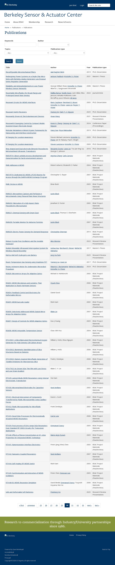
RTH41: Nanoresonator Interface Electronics (23, 444)
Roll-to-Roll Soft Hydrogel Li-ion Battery (21, 255)
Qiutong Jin (55, 112)
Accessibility (9, 552)
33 (83, 505)
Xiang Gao (54, 130)
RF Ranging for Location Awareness (19, 137)
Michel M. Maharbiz (76, 266)
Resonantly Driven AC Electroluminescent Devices (25, 116)
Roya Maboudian (65, 130)
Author (41, 41)
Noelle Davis (66, 93)
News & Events (65, 22)
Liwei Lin (69, 105)
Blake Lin (54, 311)
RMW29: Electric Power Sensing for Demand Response (27, 232)
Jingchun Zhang (56, 156)
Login (82, 5)
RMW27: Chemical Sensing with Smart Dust (22, 213)
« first (22, 505)
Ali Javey (73, 98)
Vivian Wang (55, 116)
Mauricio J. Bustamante (59, 266)
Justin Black (55, 194)
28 (57, 505)
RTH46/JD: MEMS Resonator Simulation (21, 482)
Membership (34, 22)
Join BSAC (73, 5)
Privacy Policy (81, 535)
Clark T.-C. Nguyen (67, 112)
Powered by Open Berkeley (14, 549)
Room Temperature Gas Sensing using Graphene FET (26, 262)
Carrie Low (55, 416)
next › (90, 505)
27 (52, 505)
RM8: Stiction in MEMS (14, 184)
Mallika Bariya (56, 93)
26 (47, 505)
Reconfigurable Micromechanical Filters (21, 72)
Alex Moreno (55, 241)
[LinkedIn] (11, 539)
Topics (7, 49)
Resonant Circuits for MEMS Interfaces (21, 102)
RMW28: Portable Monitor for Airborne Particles (24, 222)
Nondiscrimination (11, 555)
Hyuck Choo (55, 283)
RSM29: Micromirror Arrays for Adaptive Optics (24, 273)
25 (41, 505)
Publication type (58, 49)
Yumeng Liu (55, 262)
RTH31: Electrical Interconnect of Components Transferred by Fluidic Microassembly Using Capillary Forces (26, 399)
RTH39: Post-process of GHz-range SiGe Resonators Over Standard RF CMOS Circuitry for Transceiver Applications (26, 428)
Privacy (8, 558)
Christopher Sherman (59, 232)
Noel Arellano (56, 387)
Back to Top (106, 549)
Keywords (9, 41)
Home (7, 22)
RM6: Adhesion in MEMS (15, 165)
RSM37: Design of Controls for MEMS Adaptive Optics (26, 321)
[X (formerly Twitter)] (7, 539)
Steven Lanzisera (57, 144)
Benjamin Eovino (57, 149)
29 (62, 505)
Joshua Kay (55, 248)
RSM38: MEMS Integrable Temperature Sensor (24, 330)
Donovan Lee (65, 473)
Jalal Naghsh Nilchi (57, 72)
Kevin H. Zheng (56, 123)
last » (98, 505)
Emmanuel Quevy (57, 425)
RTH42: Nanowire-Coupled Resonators (21, 454)
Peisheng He (56, 492)
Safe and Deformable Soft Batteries (19, 492)
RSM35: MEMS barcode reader (17, 302)
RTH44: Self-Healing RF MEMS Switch (20, 463)
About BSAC (18, 22)
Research (49, 22)
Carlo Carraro (68, 156)
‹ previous (31, 505)
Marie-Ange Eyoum (58, 435)
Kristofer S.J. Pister (71, 76)
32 (78, 505)
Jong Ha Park (56, 255)
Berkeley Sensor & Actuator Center (43, 15)
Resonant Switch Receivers (16, 112)
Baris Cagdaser (56, 102)
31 (73, 505)
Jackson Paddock (57, 76)
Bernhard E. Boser (70, 102)
